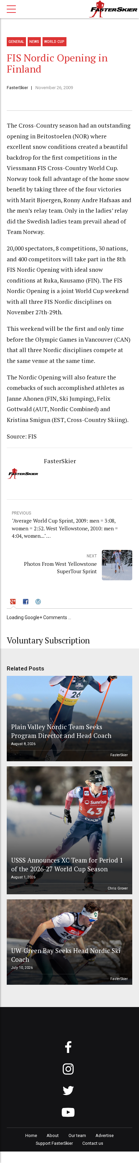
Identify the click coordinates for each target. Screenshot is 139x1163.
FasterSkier (17, 87)
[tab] (14, 602)
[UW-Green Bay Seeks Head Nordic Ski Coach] (68, 942)
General (16, 42)
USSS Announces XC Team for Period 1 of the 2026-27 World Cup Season (67, 864)
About (53, 1135)
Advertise (104, 1135)
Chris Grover (118, 888)
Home (31, 1135)
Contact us (92, 1143)
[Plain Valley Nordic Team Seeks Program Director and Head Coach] (68, 718)
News (34, 42)
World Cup (54, 42)
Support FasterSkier (54, 1143)
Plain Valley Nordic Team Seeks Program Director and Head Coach (61, 731)
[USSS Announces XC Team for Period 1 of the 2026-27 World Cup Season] (68, 830)
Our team (77, 1135)
